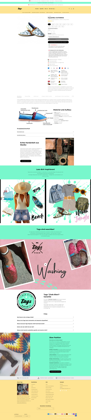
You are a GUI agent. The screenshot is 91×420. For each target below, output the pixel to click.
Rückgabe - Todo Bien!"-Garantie (47, 96)
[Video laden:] (45, 264)
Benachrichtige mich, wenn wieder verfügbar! (58, 42)
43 (71, 24)
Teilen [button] (50, 16)
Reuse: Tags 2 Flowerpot (50, 399)
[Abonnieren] (53, 409)
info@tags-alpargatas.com (65, 388)
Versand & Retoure (34, 394)
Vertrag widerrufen (34, 392)
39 (60, 24)
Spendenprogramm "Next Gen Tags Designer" (62, 96)
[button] (52, 9)
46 (56, 26)
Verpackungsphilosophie (50, 394)
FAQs (46, 384)
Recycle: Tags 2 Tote (49, 397)
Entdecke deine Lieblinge (55, 371)
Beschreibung (19, 96)
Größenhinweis (36, 96)
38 (57, 24)
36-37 (53, 24)
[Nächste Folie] (48, 224)
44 (49, 26)
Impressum (33, 384)
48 (62, 26)
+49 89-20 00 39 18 (64, 385)
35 (49, 24)
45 (52, 26)
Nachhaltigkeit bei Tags (50, 392)
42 (68, 24)
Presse (47, 402)
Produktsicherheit (34, 389)
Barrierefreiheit (33, 397)
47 (59, 26)
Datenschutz (33, 387)
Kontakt (32, 399)
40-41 (64, 24)
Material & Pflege (27, 96)
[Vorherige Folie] (43, 224)
